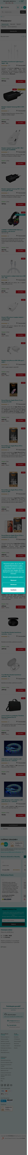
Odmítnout (13, 584)
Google (16, 570)
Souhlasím (13, 590)
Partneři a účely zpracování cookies (13, 577)
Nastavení (13, 580)
